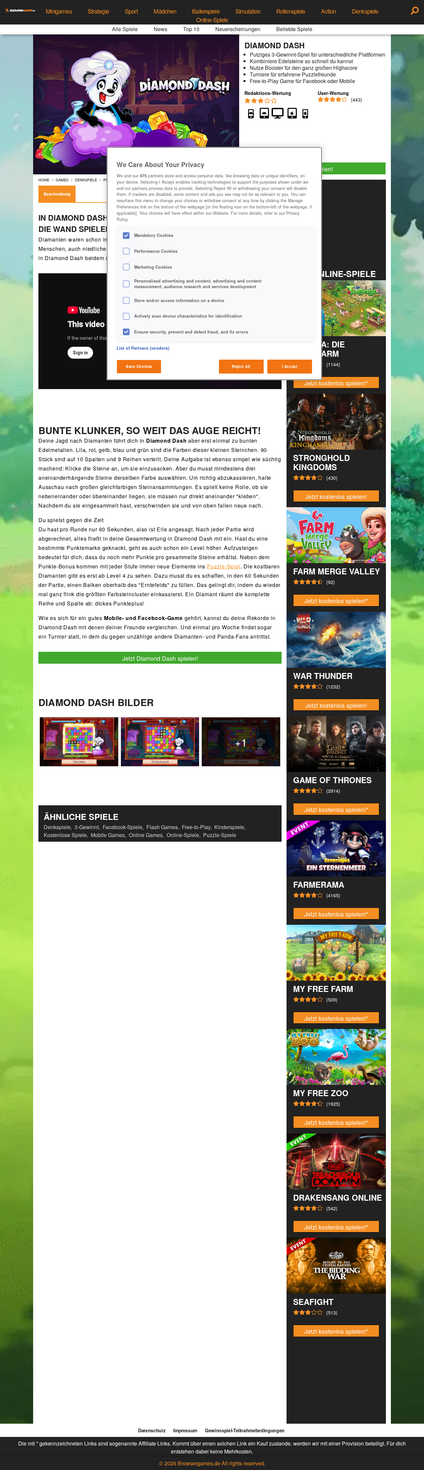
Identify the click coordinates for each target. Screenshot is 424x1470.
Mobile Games (108, 835)
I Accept (290, 366)
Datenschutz (151, 1430)
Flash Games (162, 827)
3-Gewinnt (87, 827)
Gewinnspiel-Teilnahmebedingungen (245, 1430)
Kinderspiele (229, 827)
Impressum (185, 1430)
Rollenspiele (290, 11)
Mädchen (165, 11)
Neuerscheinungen (237, 29)
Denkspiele (365, 11)
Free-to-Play (196, 827)
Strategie (98, 11)
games (62, 179)
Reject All (241, 366)
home (43, 179)
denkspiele (86, 179)
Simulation (248, 11)
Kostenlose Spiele (65, 835)
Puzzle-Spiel (223, 566)
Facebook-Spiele (122, 827)
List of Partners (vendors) (143, 348)
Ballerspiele (205, 11)
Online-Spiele (212, 20)
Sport (131, 11)
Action (328, 11)
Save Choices (139, 366)
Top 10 (191, 29)
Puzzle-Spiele (219, 835)
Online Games (146, 835)
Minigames (59, 11)
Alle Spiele (125, 29)
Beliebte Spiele (294, 29)
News (160, 29)
